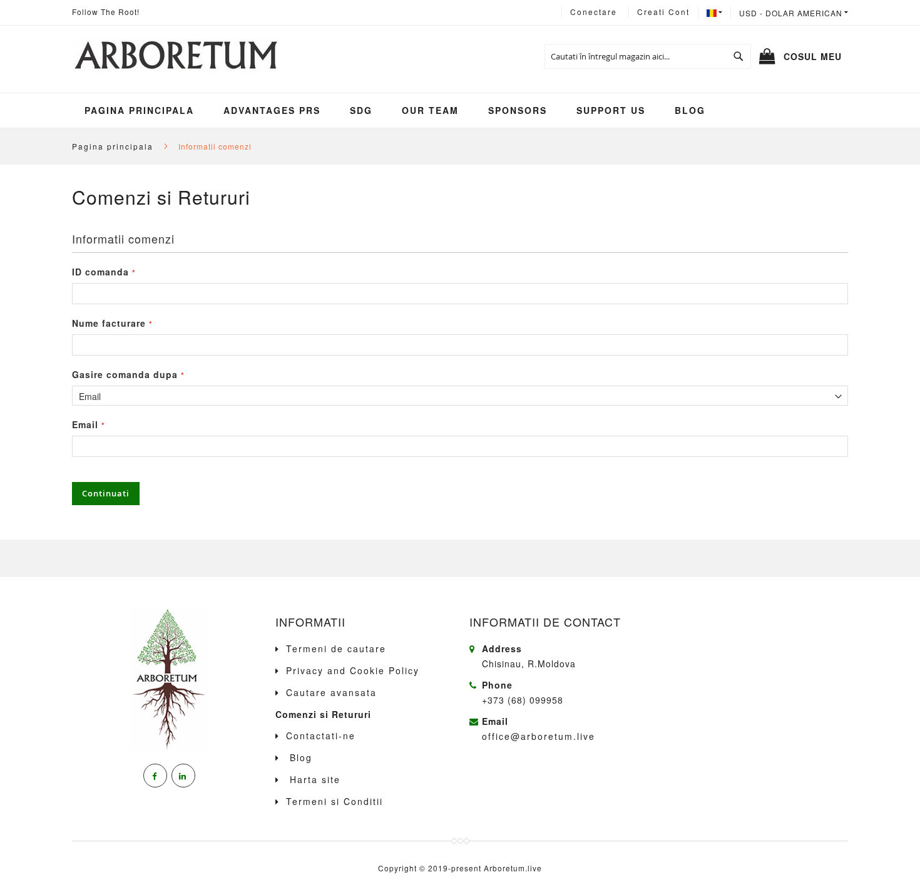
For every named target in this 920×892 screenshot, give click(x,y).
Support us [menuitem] (610, 110)
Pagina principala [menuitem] (139, 110)
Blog (299, 757)
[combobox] (647, 56)
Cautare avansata (331, 692)
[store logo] (175, 56)
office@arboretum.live (538, 736)
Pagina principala (114, 146)
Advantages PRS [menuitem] (271, 110)
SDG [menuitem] (361, 110)
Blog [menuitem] (690, 110)
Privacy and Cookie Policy (352, 670)
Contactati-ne (320, 735)
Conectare (593, 11)
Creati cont (663, 11)
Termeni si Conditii (334, 801)
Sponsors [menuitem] (517, 110)
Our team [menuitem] (430, 110)
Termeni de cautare (336, 648)
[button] (793, 12)
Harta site (313, 779)
